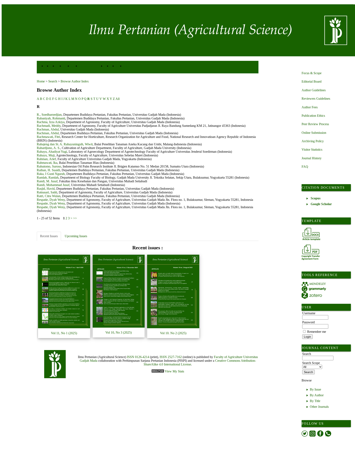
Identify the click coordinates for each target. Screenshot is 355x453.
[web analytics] (158, 371)
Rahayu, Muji (46, 155)
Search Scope (311, 363)
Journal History (312, 158)
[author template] (311, 234)
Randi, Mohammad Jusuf (53, 185)
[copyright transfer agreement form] (311, 252)
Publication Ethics (313, 115)
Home (41, 81)
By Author (317, 395)
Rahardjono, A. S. (48, 148)
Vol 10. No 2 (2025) (173, 333)
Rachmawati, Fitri (48, 137)
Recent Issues (49, 236)
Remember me (316, 331)
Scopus (315, 198)
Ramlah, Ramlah (48, 177)
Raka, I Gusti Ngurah (51, 174)
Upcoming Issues (76, 236)
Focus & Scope (312, 73)
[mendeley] (314, 284)
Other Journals (319, 406)
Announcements (86, 66)
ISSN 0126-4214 (138, 357)
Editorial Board (312, 81)
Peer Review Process (315, 124)
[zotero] (312, 295)
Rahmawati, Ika (47, 162)
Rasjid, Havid (46, 188)
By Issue (315, 389)
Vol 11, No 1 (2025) (64, 333)
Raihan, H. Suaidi (48, 170)
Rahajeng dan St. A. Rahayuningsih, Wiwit (65, 144)
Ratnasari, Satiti (47, 192)
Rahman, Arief (46, 159)
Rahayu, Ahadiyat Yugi (52, 151)
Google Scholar (321, 204)
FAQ (305, 166)
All (117, 99)
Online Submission (314, 132)
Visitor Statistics (312, 149)
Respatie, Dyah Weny (51, 199)
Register (119, 66)
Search (52, 81)
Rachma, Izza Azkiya (51, 122)
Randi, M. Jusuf (47, 181)
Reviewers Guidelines (316, 98)
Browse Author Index (75, 81)
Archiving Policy (313, 141)
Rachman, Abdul (48, 129)
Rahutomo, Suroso (49, 166)
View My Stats (174, 371)
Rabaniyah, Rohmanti (51, 118)
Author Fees (310, 107)
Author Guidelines (314, 90)
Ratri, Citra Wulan (48, 196)
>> (75, 218)
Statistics (127, 66)
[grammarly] (314, 289)
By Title (315, 401)
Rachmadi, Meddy (49, 125)
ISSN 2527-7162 (171, 357)
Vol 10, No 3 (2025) (118, 332)
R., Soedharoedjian (49, 114)
